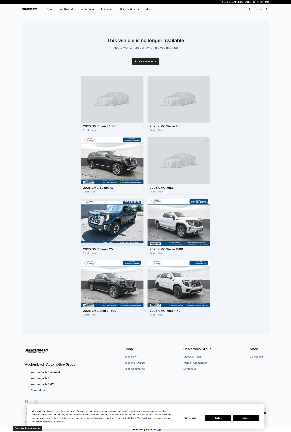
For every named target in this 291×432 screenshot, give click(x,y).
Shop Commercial (135, 368)
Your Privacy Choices (143, 429)
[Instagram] (35, 401)
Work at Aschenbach (195, 362)
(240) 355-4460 (261, 2)
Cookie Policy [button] (130, 418)
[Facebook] (26, 401)
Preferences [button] (59, 422)
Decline (218, 418)
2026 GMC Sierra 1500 (99, 126)
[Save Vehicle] (140, 79)
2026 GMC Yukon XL (98, 187)
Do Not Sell (256, 356)
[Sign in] (266, 9)
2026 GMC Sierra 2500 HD (166, 126)
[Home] (29, 9)
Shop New (131, 356)
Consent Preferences (27, 428)
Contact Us (190, 368)
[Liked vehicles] (261, 9)
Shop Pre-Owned (135, 362)
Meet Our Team (192, 356)
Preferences (190, 418)
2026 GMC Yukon (162, 187)
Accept (246, 418)
